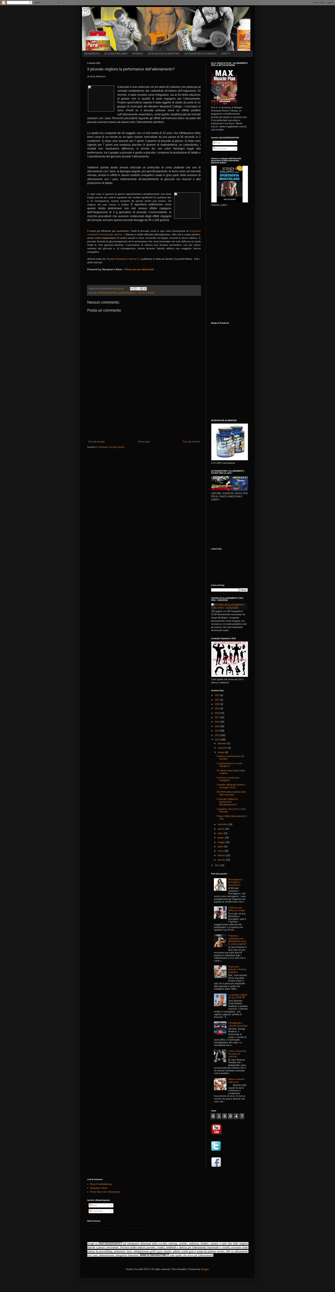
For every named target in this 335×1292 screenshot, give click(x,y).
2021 (217, 699)
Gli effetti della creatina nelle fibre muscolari (231, 793)
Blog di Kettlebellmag (100, 1184)
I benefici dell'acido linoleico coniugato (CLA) (231, 786)
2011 (217, 865)
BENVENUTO (91, 53)
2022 (217, 695)
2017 (217, 717)
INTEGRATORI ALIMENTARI (163, 53)
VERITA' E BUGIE (146, 293)
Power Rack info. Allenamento (105, 1192)
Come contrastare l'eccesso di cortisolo (237, 1054)
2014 (217, 730)
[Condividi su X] (138, 288)
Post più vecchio (191, 441)
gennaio (222, 859)
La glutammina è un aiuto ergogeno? (229, 764)
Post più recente (96, 441)
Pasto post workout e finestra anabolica (237, 969)
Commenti (220, 148)
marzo (221, 851)
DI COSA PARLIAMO (116, 53)
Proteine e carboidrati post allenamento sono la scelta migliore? (237, 939)
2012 (217, 739)
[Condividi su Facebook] (141, 288)
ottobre (221, 752)
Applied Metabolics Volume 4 (123, 258)
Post (218, 142)
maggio (222, 842)
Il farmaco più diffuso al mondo (236, 909)
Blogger (205, 1269)
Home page (144, 441)
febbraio (222, 855)
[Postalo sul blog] (135, 288)
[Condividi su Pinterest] (145, 288)
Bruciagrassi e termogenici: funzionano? (235, 882)
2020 (217, 704)
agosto (221, 829)
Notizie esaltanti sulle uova (236, 1080)
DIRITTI (225, 53)
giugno (221, 837)
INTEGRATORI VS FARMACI (200, 53)
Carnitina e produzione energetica (228, 779)
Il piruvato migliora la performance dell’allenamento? (227, 802)
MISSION (137, 53)
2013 (217, 735)
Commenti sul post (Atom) (111, 447)
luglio (221, 833)
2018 (217, 713)
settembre (223, 824)
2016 (217, 721)
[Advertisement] (144, 414)
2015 (217, 726)
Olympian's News (98, 1188)
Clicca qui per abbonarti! (139, 269)
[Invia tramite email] (131, 288)
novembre (223, 748)
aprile (221, 846)
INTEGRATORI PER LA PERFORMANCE (117, 293)
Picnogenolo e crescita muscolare (237, 1024)
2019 (217, 708)
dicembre (223, 743)
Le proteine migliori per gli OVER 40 (237, 996)
